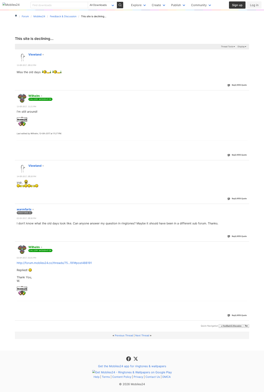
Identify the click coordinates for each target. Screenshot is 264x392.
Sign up (237, 5)
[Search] (120, 5)
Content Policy (121, 377)
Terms (106, 377)
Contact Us (152, 377)
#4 (246, 207)
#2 (246, 94)
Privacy (138, 377)
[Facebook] (129, 358)
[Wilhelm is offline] (22, 98)
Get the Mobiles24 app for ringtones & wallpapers (132, 366)
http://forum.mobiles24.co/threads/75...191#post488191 (54, 263)
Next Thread (142, 335)
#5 (246, 245)
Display (241, 46)
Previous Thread (124, 335)
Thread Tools (227, 46)
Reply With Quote (239, 85)
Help (96, 377)
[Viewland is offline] (22, 56)
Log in (254, 5)
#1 (246, 52)
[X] (135, 358)
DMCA (166, 377)
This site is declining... (34, 38)
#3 (246, 164)
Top (246, 326)
